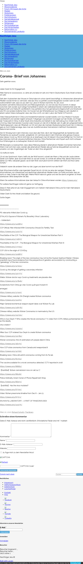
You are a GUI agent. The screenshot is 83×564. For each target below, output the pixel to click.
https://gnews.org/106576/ (11, 308)
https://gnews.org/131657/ (11, 239)
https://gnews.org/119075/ (11, 405)
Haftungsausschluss (12, 485)
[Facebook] (8, 500)
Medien (7, 11)
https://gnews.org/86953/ (11, 382)
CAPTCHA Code (27, 466)
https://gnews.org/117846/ (11, 281)
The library (29, 412)
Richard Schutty (18, 412)
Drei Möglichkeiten (11, 27)
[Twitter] (8, 504)
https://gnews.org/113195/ (11, 292)
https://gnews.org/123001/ (11, 266)
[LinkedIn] (8, 518)
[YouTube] (8, 514)
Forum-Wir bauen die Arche (15, 9)
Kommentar (5, 437)
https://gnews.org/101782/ (11, 336)
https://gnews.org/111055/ (11, 300)
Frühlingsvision (10, 15)
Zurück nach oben (7, 474)
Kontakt (7, 493)
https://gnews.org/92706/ (11, 351)
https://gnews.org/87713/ (10, 397)
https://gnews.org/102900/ (11, 329)
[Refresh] (4, 462)
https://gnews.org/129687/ (11, 254)
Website (3, 448)
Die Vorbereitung (11, 21)
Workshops (8, 13)
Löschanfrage (9, 489)
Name (3, 440)
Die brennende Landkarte (14, 31)
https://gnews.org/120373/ (11, 273)
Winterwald (9, 23)
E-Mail (3, 527)
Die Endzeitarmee (11, 25)
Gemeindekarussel (11, 19)
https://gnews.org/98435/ (11, 344)
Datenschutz (9, 487)
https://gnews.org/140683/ (11, 224)
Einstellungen (75, 563)
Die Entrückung (10, 17)
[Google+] (8, 509)
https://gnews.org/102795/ (11, 315)
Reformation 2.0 (10, 29)
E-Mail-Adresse (6, 444)
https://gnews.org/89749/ (11, 359)
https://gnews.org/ (69, 180)
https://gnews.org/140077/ (11, 232)
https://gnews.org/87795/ (11, 390)
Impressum (8, 483)
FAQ (6, 495)
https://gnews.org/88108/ (11, 374)
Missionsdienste (10, 7)
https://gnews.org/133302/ (11, 247)
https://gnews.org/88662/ (11, 366)
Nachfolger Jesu (10, 5)
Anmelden (4, 541)
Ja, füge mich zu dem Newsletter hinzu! (18, 452)
